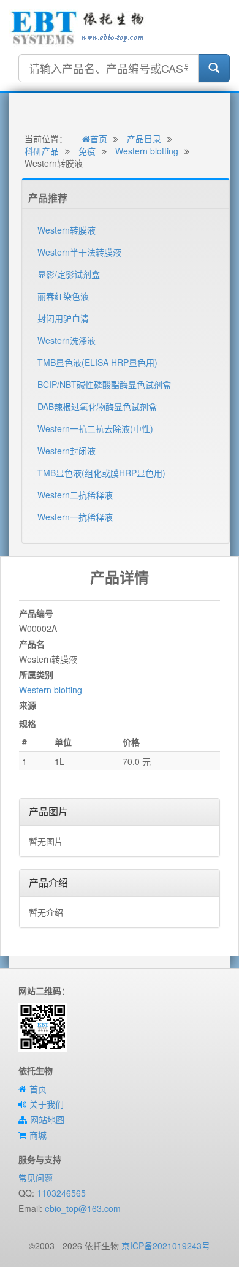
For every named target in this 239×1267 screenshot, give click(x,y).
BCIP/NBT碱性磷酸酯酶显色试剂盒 (104, 384)
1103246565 (61, 1193)
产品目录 (144, 138)
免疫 (87, 151)
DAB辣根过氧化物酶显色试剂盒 (97, 406)
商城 (38, 1134)
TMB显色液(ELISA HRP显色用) (97, 362)
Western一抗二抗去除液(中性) (95, 428)
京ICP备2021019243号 (165, 1245)
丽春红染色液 (63, 296)
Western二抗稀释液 (75, 495)
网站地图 (47, 1119)
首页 (98, 138)
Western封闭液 (66, 450)
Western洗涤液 (66, 340)
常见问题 (35, 1177)
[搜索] (214, 68)
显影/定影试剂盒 (68, 274)
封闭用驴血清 (63, 318)
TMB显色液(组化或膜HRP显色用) (101, 472)
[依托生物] (78, 26)
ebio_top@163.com (83, 1208)
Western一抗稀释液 (75, 517)
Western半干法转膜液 (79, 252)
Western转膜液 (66, 230)
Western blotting (146, 151)
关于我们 (46, 1104)
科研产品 (42, 151)
